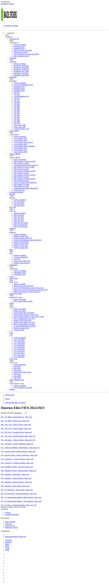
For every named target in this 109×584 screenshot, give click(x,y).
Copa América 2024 (20, 138)
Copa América (14, 131)
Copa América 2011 (20, 150)
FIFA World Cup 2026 (21, 163)
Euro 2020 (17, 368)
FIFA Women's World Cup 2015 (24, 175)
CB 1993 (17, 115)
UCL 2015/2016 (19, 349)
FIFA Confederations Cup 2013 (24, 324)
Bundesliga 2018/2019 (21, 69)
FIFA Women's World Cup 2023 (24, 161)
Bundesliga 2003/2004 (21, 75)
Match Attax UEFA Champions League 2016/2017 (31, 290)
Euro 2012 (17, 374)
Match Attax (13, 278)
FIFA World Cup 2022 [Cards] (24, 167)
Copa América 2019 (20, 144)
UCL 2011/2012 (19, 355)
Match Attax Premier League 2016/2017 (27, 292)
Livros (11, 276)
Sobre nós (8, 524)
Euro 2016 (17, 370)
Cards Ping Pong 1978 (21, 129)
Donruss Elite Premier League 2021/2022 (28, 240)
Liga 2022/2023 (19, 202)
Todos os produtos (20, 44)
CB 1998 (17, 108)
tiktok (7, 544)
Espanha (12, 194)
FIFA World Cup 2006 (21, 184)
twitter (7, 548)
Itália (11, 249)
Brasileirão (13, 77)
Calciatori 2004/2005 (21, 257)
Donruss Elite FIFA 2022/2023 (24, 313)
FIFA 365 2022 (19, 221)
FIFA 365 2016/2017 (21, 225)
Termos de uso (10, 525)
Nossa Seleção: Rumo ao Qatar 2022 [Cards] (29, 316)
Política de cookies (11, 527)
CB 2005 (17, 104)
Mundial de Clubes (15, 294)
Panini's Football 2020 (21, 242)
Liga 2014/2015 (19, 205)
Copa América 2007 (20, 152)
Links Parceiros (10, 522)
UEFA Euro (13, 359)
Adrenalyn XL (14, 39)
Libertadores (13, 265)
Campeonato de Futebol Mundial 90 (26, 188)
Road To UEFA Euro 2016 (23, 50)
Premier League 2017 (21, 246)
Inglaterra (12, 228)
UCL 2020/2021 (19, 345)
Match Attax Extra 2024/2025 (24, 286)
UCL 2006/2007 (19, 357)
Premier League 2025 (21, 236)
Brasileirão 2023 (19, 48)
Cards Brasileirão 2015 (21, 96)
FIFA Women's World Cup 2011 (24, 179)
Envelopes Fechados (16, 192)
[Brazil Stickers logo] (9, 22)
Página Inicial (9, 395)
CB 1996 (17, 110)
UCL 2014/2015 (19, 351)
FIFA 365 (12, 207)
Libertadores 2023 (20, 274)
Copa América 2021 (20, 140)
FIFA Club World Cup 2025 (23, 301)
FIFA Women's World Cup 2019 (24, 171)
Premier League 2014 (21, 248)
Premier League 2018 (21, 244)
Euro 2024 (17, 366)
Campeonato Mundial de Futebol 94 (26, 165)
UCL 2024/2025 (19, 339)
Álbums (12, 389)
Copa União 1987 (20, 127)
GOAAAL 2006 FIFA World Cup (25, 182)
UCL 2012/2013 (19, 353)
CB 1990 (17, 121)
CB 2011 (17, 100)
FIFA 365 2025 (19, 215)
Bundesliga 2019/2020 (21, 67)
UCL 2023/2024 (19, 341)
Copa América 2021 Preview (23, 142)
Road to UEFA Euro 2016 (22, 320)
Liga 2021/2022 (19, 203)
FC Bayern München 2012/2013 (25, 326)
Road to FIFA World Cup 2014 (24, 322)
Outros (11, 303)
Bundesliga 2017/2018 (21, 71)
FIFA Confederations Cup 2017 (24, 318)
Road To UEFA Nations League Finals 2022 (29, 288)
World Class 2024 (20, 311)
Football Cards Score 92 (22, 263)
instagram (8, 540)
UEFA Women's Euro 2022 (23, 387)
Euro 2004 (17, 378)
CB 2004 (17, 106)
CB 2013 (17, 98)
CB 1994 (17, 113)
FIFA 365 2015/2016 (21, 52)
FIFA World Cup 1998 (21, 186)
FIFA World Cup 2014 (21, 56)
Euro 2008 (17, 376)
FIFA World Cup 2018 (21, 173)
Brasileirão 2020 (19, 90)
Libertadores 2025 (20, 272)
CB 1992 (17, 117)
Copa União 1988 (20, 125)
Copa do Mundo (14, 154)
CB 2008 (17, 102)
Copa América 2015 (20, 148)
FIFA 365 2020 (19, 217)
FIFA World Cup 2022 (21, 169)
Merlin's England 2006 (21, 328)
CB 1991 (17, 119)
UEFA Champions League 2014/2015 (26, 54)
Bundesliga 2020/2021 (21, 66)
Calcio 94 (17, 259)
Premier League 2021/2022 (23, 238)
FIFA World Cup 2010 (21, 180)
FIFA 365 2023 (19, 219)
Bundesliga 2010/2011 (21, 73)
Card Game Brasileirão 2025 (23, 85)
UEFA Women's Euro (16, 380)
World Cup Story (19, 190)
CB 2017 (17, 92)
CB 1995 (17, 112)
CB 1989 (17, 123)
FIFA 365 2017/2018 (21, 223)
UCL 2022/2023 (19, 343)
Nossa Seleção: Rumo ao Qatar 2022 (26, 315)
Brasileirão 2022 (19, 89)
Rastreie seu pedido (7, 4)
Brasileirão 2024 (19, 46)
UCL (11, 332)
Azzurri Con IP (19, 330)
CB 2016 (17, 94)
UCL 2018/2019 (19, 347)
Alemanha (12, 58)
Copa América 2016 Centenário (24, 146)
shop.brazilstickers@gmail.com (15, 536)
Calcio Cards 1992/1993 (22, 261)
